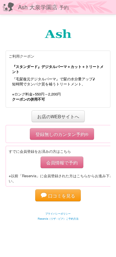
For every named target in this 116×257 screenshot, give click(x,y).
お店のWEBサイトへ (58, 116)
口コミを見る (61, 195)
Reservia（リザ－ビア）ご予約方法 (58, 218)
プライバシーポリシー (58, 213)
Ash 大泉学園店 (43, 7)
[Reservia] (58, 206)
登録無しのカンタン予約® (61, 134)
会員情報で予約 (62, 162)
